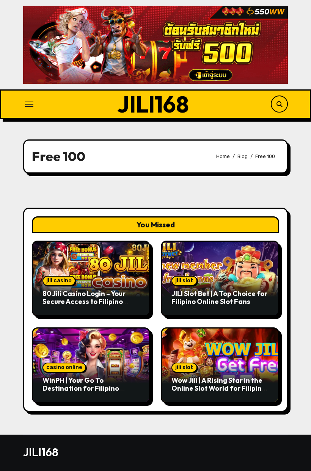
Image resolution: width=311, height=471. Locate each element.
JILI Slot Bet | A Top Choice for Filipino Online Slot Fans (219, 297)
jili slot (184, 280)
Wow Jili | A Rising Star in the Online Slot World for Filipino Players (218, 388)
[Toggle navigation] (29, 104)
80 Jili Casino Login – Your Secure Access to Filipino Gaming (84, 301)
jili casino (59, 280)
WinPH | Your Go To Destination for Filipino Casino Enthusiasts (80, 388)
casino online (64, 367)
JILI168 (153, 104)
